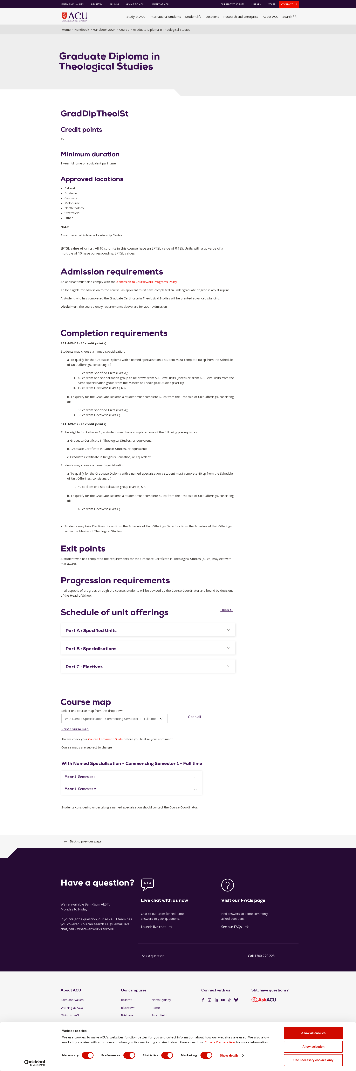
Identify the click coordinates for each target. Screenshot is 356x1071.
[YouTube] (223, 1000)
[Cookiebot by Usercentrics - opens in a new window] (35, 1063)
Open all (226, 610)
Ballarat (126, 1000)
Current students (232, 4)
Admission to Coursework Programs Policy (146, 282)
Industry (96, 4)
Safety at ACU (160, 4)
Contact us (289, 4)
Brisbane (127, 1015)
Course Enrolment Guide (105, 739)
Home (66, 29)
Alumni (114, 4)
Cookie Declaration (220, 1042)
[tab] (148, 629)
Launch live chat (153, 926)
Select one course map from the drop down (92, 711)
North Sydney (161, 1000)
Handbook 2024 (104, 29)
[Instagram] (209, 1000)
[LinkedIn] (216, 1000)
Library (256, 4)
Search (287, 16)
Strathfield (158, 1015)
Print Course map (75, 729)
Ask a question (153, 956)
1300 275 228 (264, 956)
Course (124, 29)
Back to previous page (86, 841)
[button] (148, 630)
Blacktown (128, 1007)
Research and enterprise (241, 16)
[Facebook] (203, 1000)
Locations (212, 16)
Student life (193, 16)
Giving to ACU (135, 4)
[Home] (74, 17)
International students (165, 16)
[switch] (129, 1055)
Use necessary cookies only (313, 1060)
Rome (155, 1007)
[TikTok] (229, 1000)
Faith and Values (72, 4)
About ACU (270, 16)
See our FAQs (231, 926)
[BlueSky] (236, 1000)
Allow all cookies (313, 1033)
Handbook (81, 29)
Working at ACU (72, 1007)
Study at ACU (135, 16)
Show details (229, 1055)
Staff (271, 4)
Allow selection (313, 1046)
